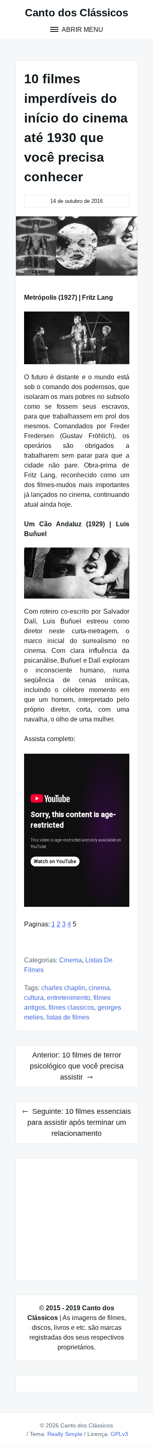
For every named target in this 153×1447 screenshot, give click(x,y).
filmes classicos (71, 1007)
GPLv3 (119, 1434)
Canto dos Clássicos (76, 13)
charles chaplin (63, 987)
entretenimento (68, 997)
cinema (99, 987)
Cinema (70, 960)
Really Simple (64, 1434)
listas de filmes (68, 1017)
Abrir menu (81, 29)
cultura (34, 997)
